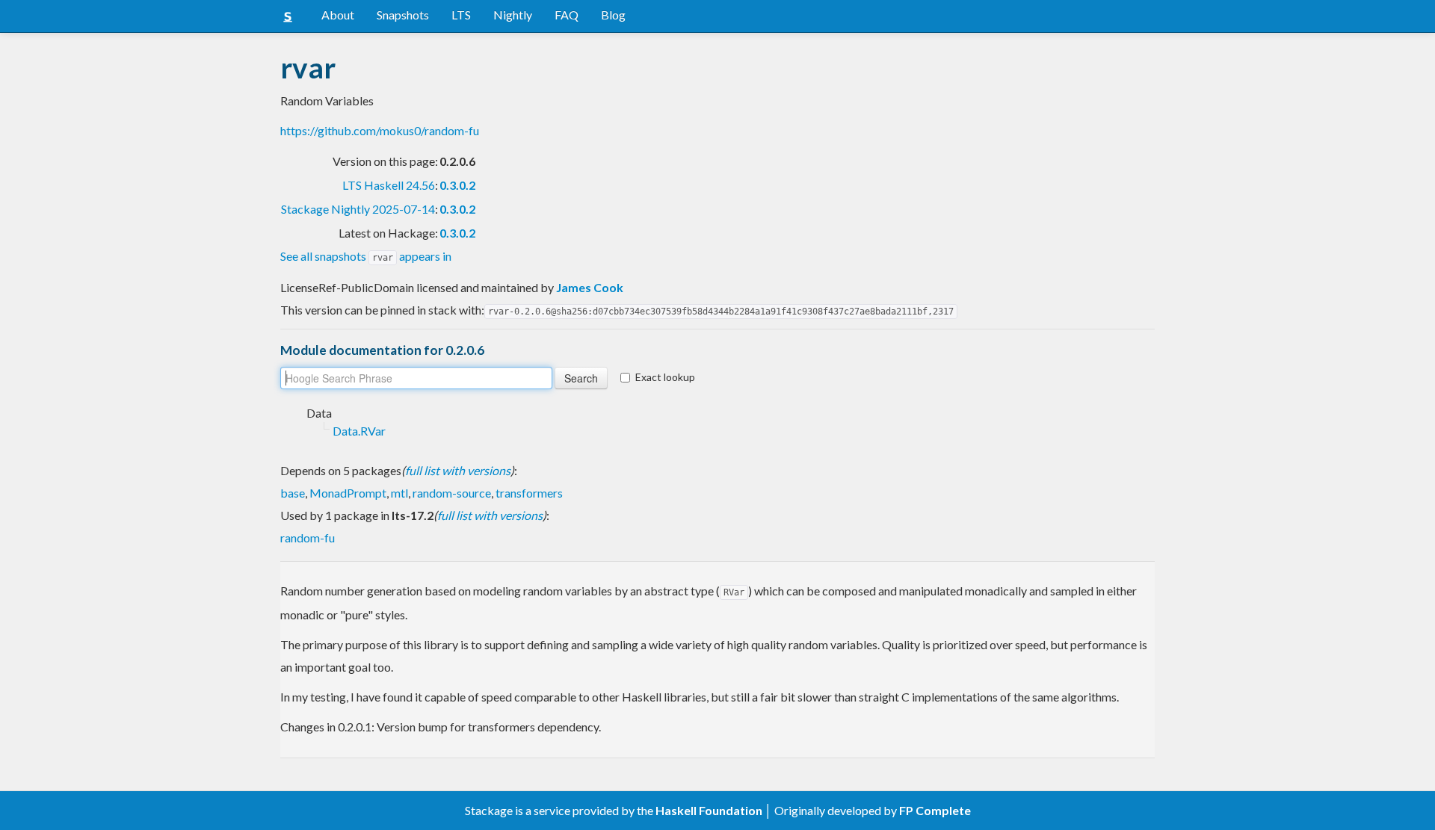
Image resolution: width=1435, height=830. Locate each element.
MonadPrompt (347, 493)
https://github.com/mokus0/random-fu (379, 130)
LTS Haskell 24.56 (388, 185)
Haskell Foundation (708, 810)
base (292, 493)
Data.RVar (359, 431)
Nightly (512, 14)
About (337, 14)
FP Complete (935, 810)
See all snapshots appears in (365, 256)
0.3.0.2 (457, 185)
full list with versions (457, 470)
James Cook (589, 287)
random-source (452, 493)
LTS (461, 14)
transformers (529, 493)
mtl (399, 493)
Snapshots (403, 14)
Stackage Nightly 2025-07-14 (358, 209)
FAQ (566, 14)
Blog (613, 14)
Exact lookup (665, 377)
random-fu (307, 537)
